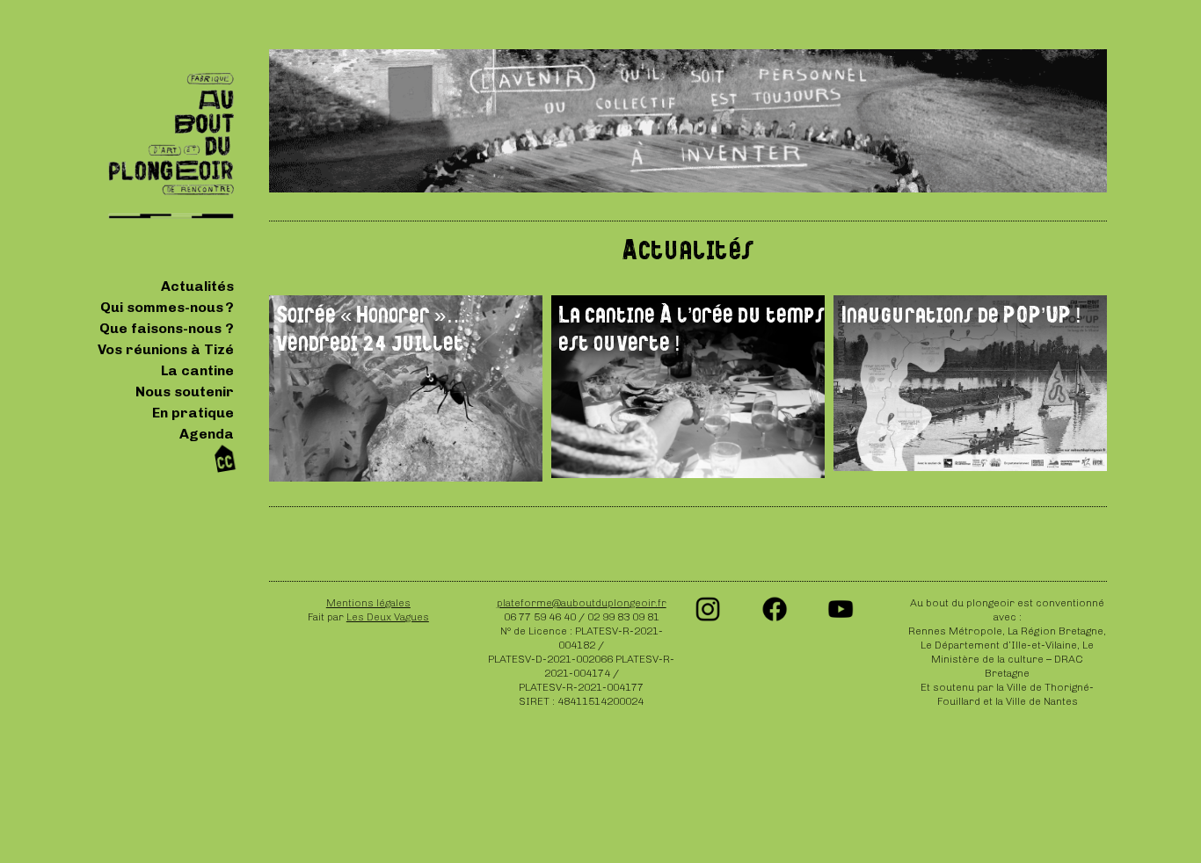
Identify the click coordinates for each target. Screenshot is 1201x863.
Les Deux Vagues (387, 617)
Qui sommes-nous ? (167, 307)
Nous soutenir (184, 391)
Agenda (206, 433)
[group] (405, 388)
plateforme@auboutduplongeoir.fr (581, 603)
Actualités (197, 286)
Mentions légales (368, 603)
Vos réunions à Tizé (166, 349)
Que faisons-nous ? (166, 328)
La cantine (197, 370)
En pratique (193, 412)
